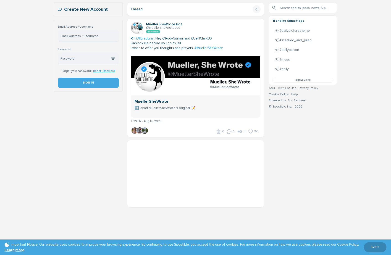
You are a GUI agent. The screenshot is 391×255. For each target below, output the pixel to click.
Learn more (14, 250)
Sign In (88, 82)
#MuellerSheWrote (208, 48)
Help (294, 94)
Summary (153, 31)
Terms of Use (287, 88)
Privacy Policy (308, 88)
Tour (272, 88)
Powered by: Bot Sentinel (287, 100)
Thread (137, 9)
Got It (375, 247)
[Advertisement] (195, 171)
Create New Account (86, 9)
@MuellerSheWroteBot (163, 28)
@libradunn (144, 38)
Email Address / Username (75, 26)
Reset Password (104, 71)
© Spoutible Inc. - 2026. (286, 106)
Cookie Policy (279, 94)
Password (64, 49)
